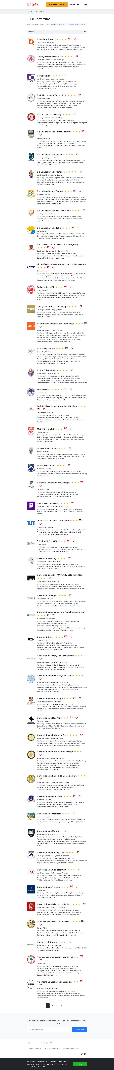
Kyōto (44, 393)
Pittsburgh (60, 59)
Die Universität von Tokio (49, 228)
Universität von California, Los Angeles (55, 675)
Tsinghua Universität (47, 541)
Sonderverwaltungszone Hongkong (49, 251)
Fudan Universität (45, 287)
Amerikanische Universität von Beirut (55, 957)
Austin (58, 214)
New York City (63, 506)
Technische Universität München (53, 520)
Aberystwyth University (48, 942)
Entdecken (31, 31)
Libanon (40, 963)
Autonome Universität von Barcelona (54, 982)
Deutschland (41, 42)
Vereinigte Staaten (57, 24)
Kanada (39, 138)
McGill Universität (45, 429)
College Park (62, 662)
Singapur (40, 489)
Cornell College (44, 76)
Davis (61, 738)
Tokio (44, 231)
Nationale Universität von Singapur (53, 483)
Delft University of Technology (51, 95)
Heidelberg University (47, 39)
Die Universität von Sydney (50, 191)
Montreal (46, 432)
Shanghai (45, 290)
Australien (40, 194)
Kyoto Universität (45, 389)
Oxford (56, 834)
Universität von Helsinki (48, 718)
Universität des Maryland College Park (55, 656)
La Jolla (61, 758)
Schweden (40, 352)
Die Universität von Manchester (52, 172)
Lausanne (47, 271)
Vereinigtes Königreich (77, 24)
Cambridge (57, 701)
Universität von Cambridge (50, 698)
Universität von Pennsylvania (51, 852)
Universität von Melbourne (50, 796)
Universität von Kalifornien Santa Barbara (57, 776)
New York (54, 506)
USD (50, 1043)
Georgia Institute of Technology (52, 306)
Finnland (40, 721)
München (50, 413)
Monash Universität (46, 465)
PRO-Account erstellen (71, 1048)
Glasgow (57, 158)
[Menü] (84, 4)
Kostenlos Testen (57, 4)
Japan (39, 231)
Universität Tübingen (47, 595)
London (56, 373)
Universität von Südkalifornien (51, 870)
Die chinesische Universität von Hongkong (57, 244)
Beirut (45, 963)
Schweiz (40, 271)
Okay (80, 1064)
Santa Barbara (64, 782)
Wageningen (50, 619)
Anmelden (74, 4)
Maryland (54, 662)
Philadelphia (65, 856)
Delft (48, 98)
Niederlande (41, 98)
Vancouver (46, 138)
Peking (44, 544)
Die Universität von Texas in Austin (54, 211)
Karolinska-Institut (46, 349)
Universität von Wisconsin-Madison (54, 904)
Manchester (58, 175)
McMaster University (47, 448)
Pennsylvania (55, 856)
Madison (62, 907)
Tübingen (50, 599)
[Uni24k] (33, 4)
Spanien (40, 988)
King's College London (48, 370)
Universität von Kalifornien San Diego (55, 751)
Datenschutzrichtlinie (52, 1048)
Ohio (52, 118)
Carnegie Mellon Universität (50, 56)
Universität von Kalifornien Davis (52, 735)
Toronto (45, 890)
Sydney (47, 194)
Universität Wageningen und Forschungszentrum (60, 612)
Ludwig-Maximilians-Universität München (57, 406)
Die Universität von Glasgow (50, 154)
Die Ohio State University (49, 114)
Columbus (58, 118)
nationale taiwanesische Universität (54, 921)
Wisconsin (54, 907)
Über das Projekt (35, 1048)
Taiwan (39, 928)
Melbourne (49, 469)
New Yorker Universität (48, 503)
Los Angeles (63, 682)
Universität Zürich (45, 637)
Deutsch (34, 1043)
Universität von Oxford (48, 831)
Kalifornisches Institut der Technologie (55, 323)
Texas (53, 214)
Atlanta (59, 310)
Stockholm (49, 352)
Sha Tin (65, 251)
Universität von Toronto (48, 887)
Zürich (46, 640)
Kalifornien (54, 682)
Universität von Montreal (49, 814)
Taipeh (45, 928)
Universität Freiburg (46, 558)
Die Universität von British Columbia (54, 132)
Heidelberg (50, 42)
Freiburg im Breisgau (54, 561)
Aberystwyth (58, 945)
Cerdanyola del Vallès (51, 988)
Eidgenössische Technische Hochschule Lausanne (61, 264)
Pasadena (59, 330)
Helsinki (46, 721)
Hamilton (46, 451)
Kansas (53, 59)
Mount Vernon (60, 79)
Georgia (53, 310)
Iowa (52, 79)
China (39, 290)
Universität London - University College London (60, 575)
